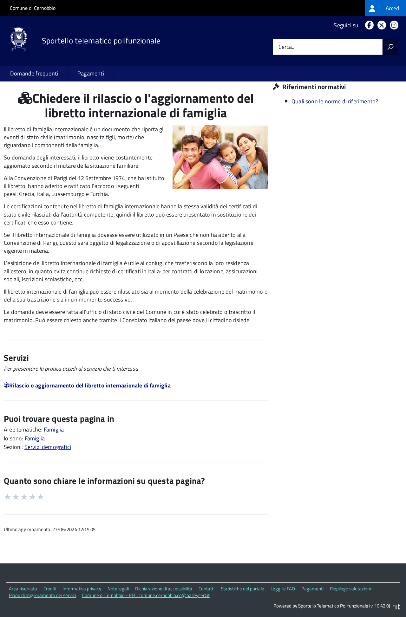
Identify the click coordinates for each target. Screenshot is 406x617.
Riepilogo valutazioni (350, 588)
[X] (380, 25)
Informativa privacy (81, 588)
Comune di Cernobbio (33, 8)
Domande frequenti (34, 73)
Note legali (118, 588)
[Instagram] (392, 25)
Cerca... (287, 47)
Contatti (206, 588)
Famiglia (54, 429)
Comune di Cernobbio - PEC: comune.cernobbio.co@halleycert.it (146, 595)
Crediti (49, 588)
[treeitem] (385, 8)
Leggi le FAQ (283, 588)
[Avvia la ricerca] (390, 47)
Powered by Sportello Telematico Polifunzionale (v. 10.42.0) (331, 605)
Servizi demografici (47, 447)
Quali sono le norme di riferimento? (334, 101)
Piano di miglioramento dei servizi (42, 595)
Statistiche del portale (242, 588)
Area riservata (23, 588)
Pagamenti (90, 73)
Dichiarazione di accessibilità (163, 588)
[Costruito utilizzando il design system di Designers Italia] (396, 607)
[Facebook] (368, 25)
